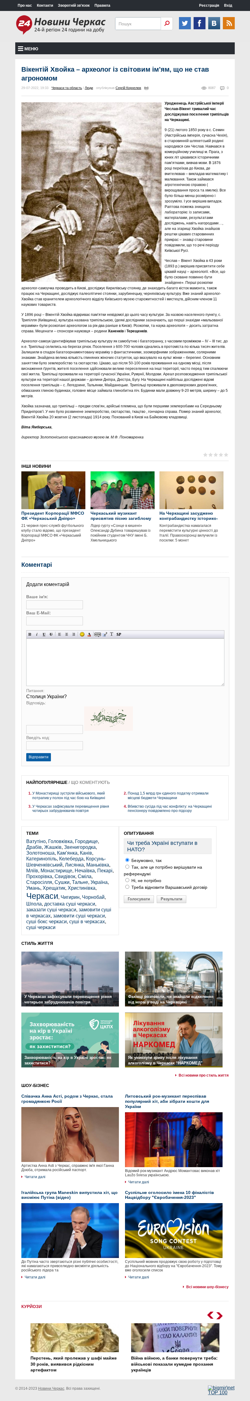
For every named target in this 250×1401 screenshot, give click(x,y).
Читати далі (35, 1177)
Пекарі (104, 870)
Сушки (62, 882)
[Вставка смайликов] (82, 634)
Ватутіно (36, 841)
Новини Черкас (51, 1388)
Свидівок (65, 876)
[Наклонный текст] (37, 634)
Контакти (45, 5)
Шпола (34, 903)
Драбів (34, 847)
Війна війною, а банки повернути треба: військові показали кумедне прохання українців (174, 1364)
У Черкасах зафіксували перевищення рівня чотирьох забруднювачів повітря (70, 808)
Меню (31, 48)
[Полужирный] (30, 634)
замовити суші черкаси (79, 915)
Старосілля (39, 882)
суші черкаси (40, 927)
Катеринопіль (41, 858)
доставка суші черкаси (69, 903)
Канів (86, 853)
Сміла (84, 876)
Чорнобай (93, 897)
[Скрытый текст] (97, 634)
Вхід (228, 5)
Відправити (38, 757)
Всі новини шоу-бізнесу (207, 1287)
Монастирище (56, 870)
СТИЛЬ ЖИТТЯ (37, 943)
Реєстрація (209, 5)
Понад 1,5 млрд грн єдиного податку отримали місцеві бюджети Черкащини (168, 795)
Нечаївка (85, 870)
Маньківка (97, 864)
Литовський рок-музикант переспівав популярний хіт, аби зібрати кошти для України (167, 1101)
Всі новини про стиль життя (204, 1075)
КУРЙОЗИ (31, 1306)
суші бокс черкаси (46, 921)
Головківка (60, 841)
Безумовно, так (146, 860)
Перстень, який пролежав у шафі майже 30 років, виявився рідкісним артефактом (73, 1364)
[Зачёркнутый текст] (51, 634)
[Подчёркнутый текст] (44, 634)
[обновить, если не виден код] (108, 729)
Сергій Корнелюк (128, 88)
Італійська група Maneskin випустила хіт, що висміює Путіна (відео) (69, 1195)
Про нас (25, 5)
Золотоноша (40, 853)
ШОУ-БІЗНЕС (35, 1085)
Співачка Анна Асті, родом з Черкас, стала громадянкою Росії (67, 1099)
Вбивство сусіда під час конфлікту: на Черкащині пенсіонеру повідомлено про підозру (170, 808)
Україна (99, 882)
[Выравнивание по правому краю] (73, 634)
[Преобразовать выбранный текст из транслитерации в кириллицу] (111, 634)
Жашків (53, 847)
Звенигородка (80, 847)
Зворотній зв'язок (74, 5)
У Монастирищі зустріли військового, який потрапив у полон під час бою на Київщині (68, 795)
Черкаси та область (67, 88)
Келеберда (71, 858)
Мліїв (32, 870)
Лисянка (74, 864)
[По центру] (66, 634)
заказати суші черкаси (51, 909)
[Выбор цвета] (89, 634)
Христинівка (81, 888)
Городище (86, 841)
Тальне (80, 882)
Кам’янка (67, 853)
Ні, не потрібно (145, 880)
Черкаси (42, 896)
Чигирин (70, 897)
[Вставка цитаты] (104, 634)
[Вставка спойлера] (118, 634)
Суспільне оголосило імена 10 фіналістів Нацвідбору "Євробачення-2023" (169, 1195)
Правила (102, 5)
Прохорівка (39, 876)
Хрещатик (54, 888)
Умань (33, 888)
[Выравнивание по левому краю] (59, 634)
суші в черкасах (87, 921)
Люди (89, 88)
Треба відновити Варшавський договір (168, 887)
